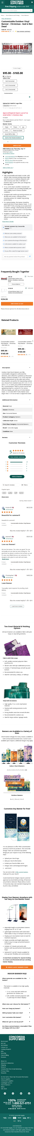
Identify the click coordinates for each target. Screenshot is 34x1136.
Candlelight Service (6, 1083)
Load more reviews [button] (17, 606)
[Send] (29, 256)
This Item (30, 276)
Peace (15, 127)
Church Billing (5, 1055)
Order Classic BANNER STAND (18, 967)
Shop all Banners (6, 18)
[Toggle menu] (2, 2)
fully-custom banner (22, 872)
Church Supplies (5, 1079)
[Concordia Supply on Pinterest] (21, 1093)
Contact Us (4, 1047)
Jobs (2, 1051)
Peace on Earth (17, 130)
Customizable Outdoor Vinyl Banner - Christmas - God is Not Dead (16, 280)
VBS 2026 (4, 1089)
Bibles (3, 1087)
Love (6, 130)
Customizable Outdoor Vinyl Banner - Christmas (25, 342)
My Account (4, 1041)
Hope (6, 127)
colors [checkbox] (4, 493)
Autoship (3, 1053)
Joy (23, 127)
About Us (4, 1061)
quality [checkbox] (10, 493)
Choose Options (16, 284)
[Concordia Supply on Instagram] (13, 1093)
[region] (17, 462)
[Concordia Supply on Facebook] (5, 1093)
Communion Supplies (7, 1081)
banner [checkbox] (21, 493)
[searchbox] (11, 484)
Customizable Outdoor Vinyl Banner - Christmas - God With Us (8, 343)
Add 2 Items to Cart (17, 303)
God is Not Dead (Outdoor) (13, 138)
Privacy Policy (5, 1071)
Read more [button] (5, 559)
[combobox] (25, 501)
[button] (17, 367)
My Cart (3, 1043)
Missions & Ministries (7, 1063)
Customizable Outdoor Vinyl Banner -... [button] (21, 524)
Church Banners (5, 1085)
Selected (30, 288)
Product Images (17, 68)
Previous (1, 341)
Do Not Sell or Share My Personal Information (14, 1077)
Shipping (3, 1065)
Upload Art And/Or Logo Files (12, 103)
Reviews (3, 1057)
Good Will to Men (10, 134)
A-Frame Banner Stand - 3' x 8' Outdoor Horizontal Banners (15, 292)
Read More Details (8, 221)
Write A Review (17, 476)
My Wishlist (4, 1045)
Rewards (3, 1073)
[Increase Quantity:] (11, 141)
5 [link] (10, 31)
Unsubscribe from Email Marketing (11, 1069)
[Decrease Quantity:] (4, 141)
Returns (3, 1067)
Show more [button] (5, 497)
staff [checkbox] (15, 493)
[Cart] (32, 2)
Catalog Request (6, 1049)
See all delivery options (8, 153)
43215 (10, 152)
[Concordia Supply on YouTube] (29, 1093)
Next (32, 341)
